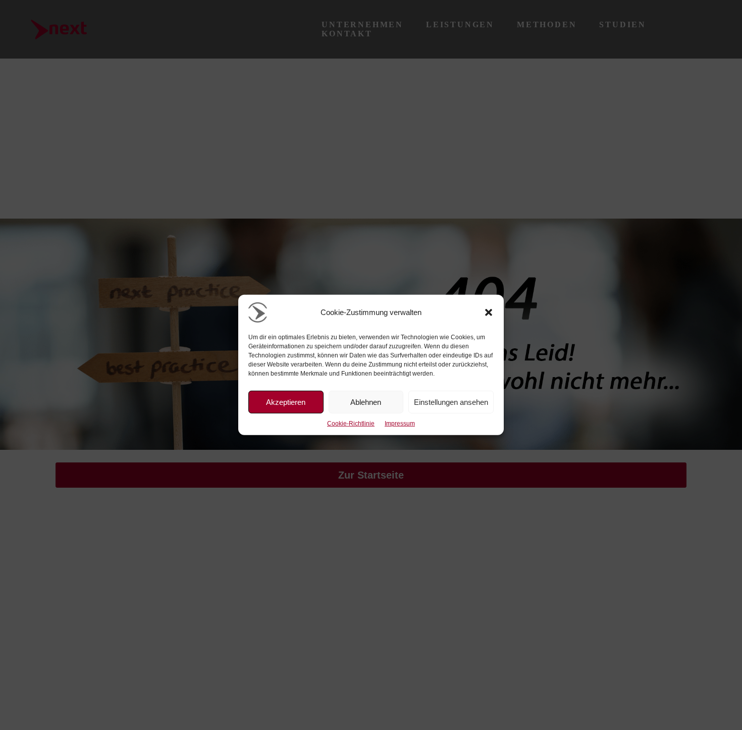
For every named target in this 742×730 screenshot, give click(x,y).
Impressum (400, 423)
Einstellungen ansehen (451, 401)
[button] (489, 312)
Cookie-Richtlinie (351, 423)
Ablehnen (365, 401)
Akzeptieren (285, 401)
